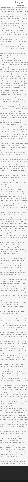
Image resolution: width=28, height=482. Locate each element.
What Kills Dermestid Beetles (19, 471)
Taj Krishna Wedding (6, 470)
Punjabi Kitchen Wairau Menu (8, 473)
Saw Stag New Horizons (16, 470)
